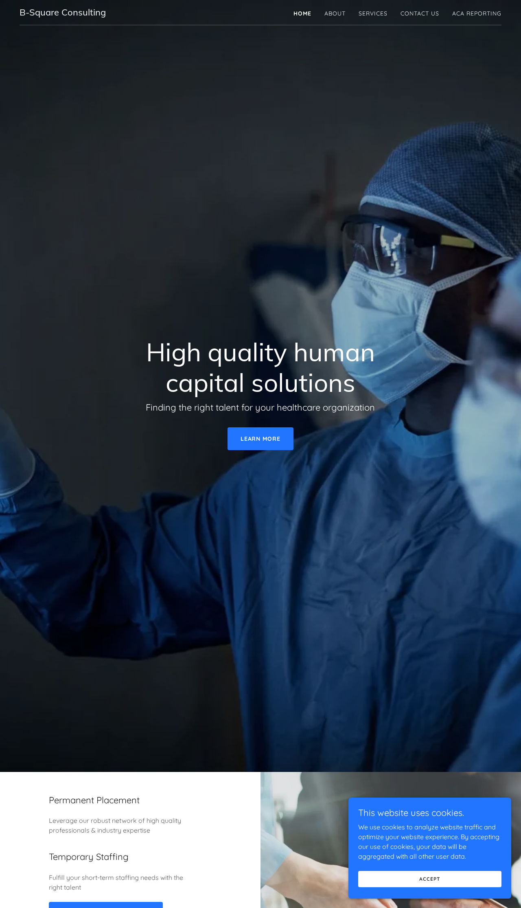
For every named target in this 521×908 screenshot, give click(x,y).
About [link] (335, 13)
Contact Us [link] (420, 13)
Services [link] (373, 13)
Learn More (261, 438)
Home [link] (302, 13)
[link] (63, 13)
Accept (429, 879)
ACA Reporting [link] (476, 13)
